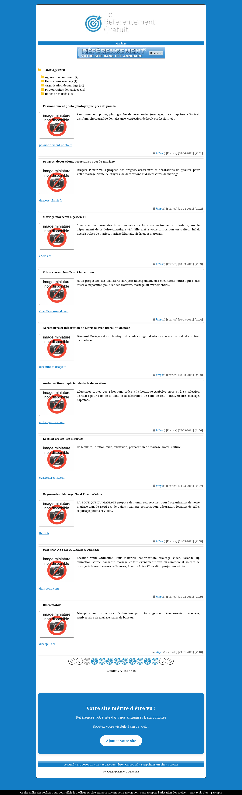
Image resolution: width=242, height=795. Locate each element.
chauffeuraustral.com (53, 311)
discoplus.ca (47, 644)
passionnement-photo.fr (55, 145)
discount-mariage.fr (52, 367)
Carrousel (131, 764)
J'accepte (216, 792)
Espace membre (112, 764)
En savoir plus (199, 792)
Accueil (69, 764)
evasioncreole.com (51, 477)
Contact (173, 764)
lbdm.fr (44, 533)
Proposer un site (88, 764)
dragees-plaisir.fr (50, 200)
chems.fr (45, 256)
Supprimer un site (153, 764)
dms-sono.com (49, 588)
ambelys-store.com (51, 422)
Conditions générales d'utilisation (121, 771)
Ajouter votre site (121, 740)
